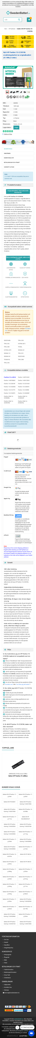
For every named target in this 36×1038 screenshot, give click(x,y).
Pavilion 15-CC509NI (23, 390)
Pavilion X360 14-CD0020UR (22, 397)
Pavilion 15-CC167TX (9, 390)
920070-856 (7, 340)
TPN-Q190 (21, 340)
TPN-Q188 (21, 359)
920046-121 (7, 353)
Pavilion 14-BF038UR (9, 380)
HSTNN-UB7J (21, 343)
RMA (5, 960)
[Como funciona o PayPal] (27, 1010)
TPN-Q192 (6, 343)
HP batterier (12, 29)
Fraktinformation (8, 969)
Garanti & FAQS (9, 167)
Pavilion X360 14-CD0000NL (8, 397)
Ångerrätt (6, 957)
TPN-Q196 (6, 362)
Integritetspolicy (8, 947)
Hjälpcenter (7, 984)
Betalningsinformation (10, 972)
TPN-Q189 (6, 347)
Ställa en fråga (8, 134)
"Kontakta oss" (9, 684)
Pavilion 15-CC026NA (9, 386)
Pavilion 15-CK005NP (23, 393)
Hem (5, 29)
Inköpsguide (7, 954)
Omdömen (7, 153)
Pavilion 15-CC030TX (23, 386)
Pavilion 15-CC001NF (9, 383)
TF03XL (20, 347)
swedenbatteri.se (18, 1019)
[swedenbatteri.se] (18, 13)
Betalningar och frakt (12, 162)
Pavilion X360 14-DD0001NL (22, 402)
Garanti (6, 942)
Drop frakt (7, 975)
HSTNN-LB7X (7, 350)
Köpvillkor (7, 945)
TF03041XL (7, 359)
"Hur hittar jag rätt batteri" (23, 684)
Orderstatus (7, 977)
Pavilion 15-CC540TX (9, 393)
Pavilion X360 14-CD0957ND (8, 402)
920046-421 (21, 350)
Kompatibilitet (9, 158)
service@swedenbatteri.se (11, 992)
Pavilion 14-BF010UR (23, 377)
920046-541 (7, 356)
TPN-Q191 (21, 353)
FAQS (5, 962)
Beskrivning (8, 149)
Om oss (6, 939)
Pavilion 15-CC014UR (23, 383)
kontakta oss (8, 987)
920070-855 (21, 356)
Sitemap (6, 990)
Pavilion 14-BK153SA (23, 380)
